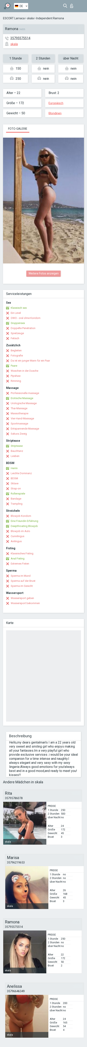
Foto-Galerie (17, 128)
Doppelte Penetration (23, 328)
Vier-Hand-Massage (22, 418)
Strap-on (16, 488)
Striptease (17, 445)
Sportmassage (19, 423)
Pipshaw (16, 375)
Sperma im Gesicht (22, 585)
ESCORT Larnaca (14, 18)
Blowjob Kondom (21, 515)
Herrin (14, 468)
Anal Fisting (17, 558)
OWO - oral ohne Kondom (25, 317)
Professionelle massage (25, 393)
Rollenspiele (18, 493)
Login (72, 5)
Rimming (16, 380)
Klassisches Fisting (22, 553)
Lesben (15, 456)
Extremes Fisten (20, 563)
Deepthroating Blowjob (24, 526)
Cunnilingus (17, 536)
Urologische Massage (24, 403)
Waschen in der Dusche (24, 370)
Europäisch (56, 103)
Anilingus (16, 541)
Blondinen (55, 113)
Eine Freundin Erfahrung (24, 520)
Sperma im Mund (21, 575)
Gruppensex (18, 323)
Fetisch (15, 338)
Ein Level (16, 312)
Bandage (16, 498)
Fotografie (17, 355)
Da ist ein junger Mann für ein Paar (30, 360)
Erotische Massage (22, 398)
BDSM (14, 478)
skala (30, 18)
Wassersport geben (22, 598)
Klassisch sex (19, 307)
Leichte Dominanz (21, 473)
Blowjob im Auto (20, 531)
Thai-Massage (19, 408)
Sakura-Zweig (19, 433)
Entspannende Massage (25, 428)
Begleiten (16, 350)
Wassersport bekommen (25, 603)
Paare (14, 365)
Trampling (16, 503)
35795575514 (20, 38)
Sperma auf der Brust (23, 580)
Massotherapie (19, 413)
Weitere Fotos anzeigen (44, 273)
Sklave (14, 483)
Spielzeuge (17, 333)
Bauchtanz (17, 450)
